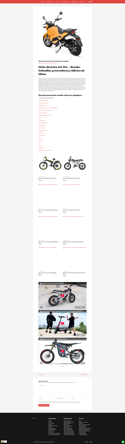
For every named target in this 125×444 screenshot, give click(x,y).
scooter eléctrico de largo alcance (54, 433)
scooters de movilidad (83, 434)
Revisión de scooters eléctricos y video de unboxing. (47, 107)
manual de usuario (41, 135)
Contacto (82, 1)
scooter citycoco (82, 432)
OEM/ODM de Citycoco (42, 105)
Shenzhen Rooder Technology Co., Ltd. (45, 150)
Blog (80, 420)
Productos (48, 63)
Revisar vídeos (66, 424)
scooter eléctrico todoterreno (69, 433)
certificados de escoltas (42, 112)
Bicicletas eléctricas (65, 1)
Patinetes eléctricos (49, 1)
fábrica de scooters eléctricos (53, 434)
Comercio (50, 422)
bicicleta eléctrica (51, 428)
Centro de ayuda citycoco (43, 100)
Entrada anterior (40, 374)
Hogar (42, 1)
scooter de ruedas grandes (68, 432)
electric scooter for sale (83, 422)
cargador (40, 145)
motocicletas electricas (42, 122)
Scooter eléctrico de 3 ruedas (69, 434)
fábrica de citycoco (67, 427)
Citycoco (57, 1)
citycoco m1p (50, 430)
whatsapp (80, 423)
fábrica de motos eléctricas (84, 429)
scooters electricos (42, 125)
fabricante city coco (82, 427)
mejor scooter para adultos (69, 430)
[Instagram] (89, 442)
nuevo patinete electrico (68, 425)
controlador (40, 140)
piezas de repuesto (41, 127)
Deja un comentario (41, 63)
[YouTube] (91, 442)
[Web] (79, 398)
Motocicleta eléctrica (52, 429)
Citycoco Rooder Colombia (68, 422)
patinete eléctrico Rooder (53, 425)
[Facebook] (85, 442)
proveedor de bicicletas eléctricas (85, 428)
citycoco (40, 117)
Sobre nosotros (75, 1)
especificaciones (41, 147)
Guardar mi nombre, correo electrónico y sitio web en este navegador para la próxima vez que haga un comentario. (60, 402)
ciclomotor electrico (82, 433)
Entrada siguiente (84, 374)
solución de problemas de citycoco (44, 110)
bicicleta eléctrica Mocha (42, 130)
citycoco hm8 (50, 432)
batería (39, 142)
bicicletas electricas (42, 120)
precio (39, 137)
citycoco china (41, 132)
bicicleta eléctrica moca (68, 428)
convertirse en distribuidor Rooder (44, 115)
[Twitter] (87, 442)
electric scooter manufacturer (84, 424)
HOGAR (62, 366)
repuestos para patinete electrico (85, 430)
